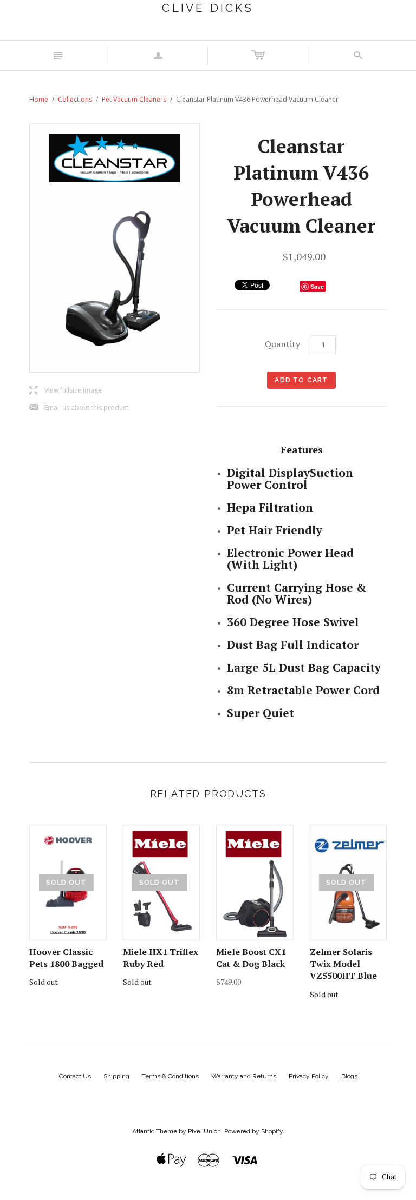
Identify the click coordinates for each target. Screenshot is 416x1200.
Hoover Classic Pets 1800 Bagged (66, 958)
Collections (75, 99)
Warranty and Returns (243, 1076)
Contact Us (75, 1076)
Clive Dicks (207, 8)
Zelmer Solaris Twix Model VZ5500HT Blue (343, 964)
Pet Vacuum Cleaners (134, 99)
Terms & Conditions (170, 1076)
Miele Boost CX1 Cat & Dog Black (251, 958)
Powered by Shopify (253, 1131)
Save (317, 286)
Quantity (282, 344)
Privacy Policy (309, 1076)
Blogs (349, 1076)
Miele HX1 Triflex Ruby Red (160, 958)
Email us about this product (78, 408)
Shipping (116, 1076)
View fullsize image (65, 390)
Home (38, 99)
